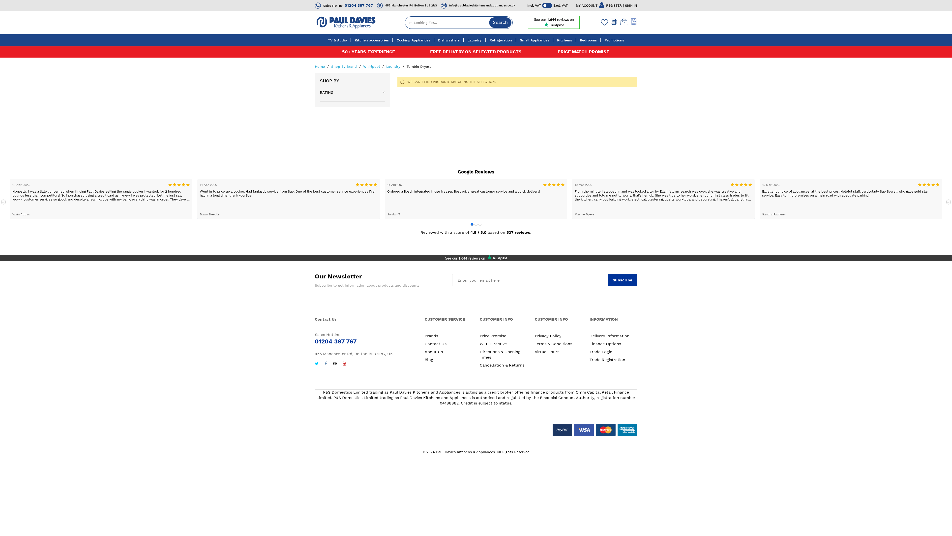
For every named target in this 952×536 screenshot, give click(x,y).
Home (320, 66)
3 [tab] (479, 224)
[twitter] (317, 364)
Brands (431, 336)
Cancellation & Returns (502, 365)
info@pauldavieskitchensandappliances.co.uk (482, 5)
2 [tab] (476, 224)
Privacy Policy (548, 336)
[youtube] (344, 364)
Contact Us (435, 343)
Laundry (393, 66)
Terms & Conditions (553, 343)
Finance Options (605, 343)
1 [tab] (472, 224)
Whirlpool (372, 66)
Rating (326, 92)
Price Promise (493, 336)
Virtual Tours (547, 351)
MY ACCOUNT (586, 5)
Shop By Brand (344, 66)
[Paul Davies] (346, 22)
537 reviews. (519, 232)
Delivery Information (609, 336)
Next (948, 202)
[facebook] (326, 364)
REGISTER (614, 5)
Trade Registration (607, 359)
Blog (429, 359)
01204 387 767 (359, 5)
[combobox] (459, 22)
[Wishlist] (603, 22)
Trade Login (601, 351)
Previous (3, 202)
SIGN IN (631, 5)
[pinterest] (335, 364)
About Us (434, 351)
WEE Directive (493, 343)
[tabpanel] (101, 199)
